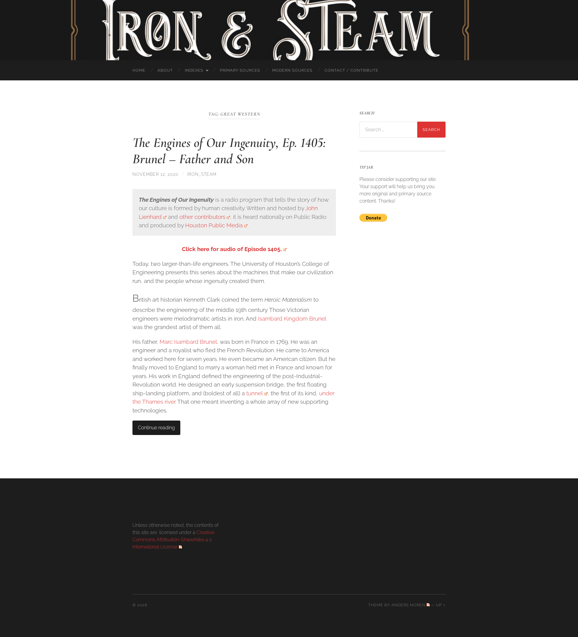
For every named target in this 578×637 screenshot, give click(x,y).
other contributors (202, 216)
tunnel (254, 393)
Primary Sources (240, 70)
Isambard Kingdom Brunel (292, 318)
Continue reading (156, 427)
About (165, 70)
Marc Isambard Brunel (188, 341)
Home (138, 70)
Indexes (194, 70)
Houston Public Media (214, 225)
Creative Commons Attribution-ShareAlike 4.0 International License (173, 540)
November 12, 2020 (155, 174)
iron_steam (201, 174)
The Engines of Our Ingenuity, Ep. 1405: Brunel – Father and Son (229, 150)
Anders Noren (408, 605)
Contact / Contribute (351, 70)
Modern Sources (292, 70)
